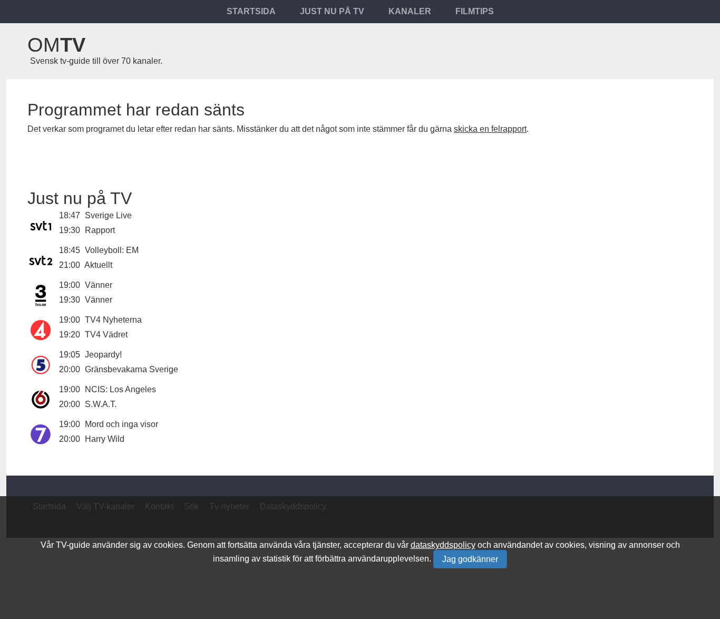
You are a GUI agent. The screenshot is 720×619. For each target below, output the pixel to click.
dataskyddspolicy (443, 544)
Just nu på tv (332, 11)
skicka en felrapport (490, 128)
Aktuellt (98, 264)
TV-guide (73, 544)
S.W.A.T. (100, 404)
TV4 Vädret (106, 334)
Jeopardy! (103, 354)
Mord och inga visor (121, 424)
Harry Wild (104, 438)
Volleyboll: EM (112, 250)
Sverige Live (108, 215)
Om (56, 45)
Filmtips (474, 11)
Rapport (100, 230)
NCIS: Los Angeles (120, 389)
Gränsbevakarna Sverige (131, 369)
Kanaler (409, 11)
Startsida (251, 11)
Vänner (98, 285)
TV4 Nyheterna (113, 319)
